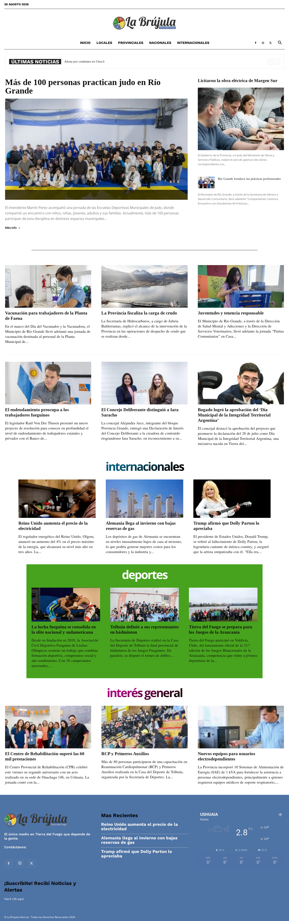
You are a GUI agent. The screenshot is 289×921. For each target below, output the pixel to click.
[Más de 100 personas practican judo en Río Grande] (96, 149)
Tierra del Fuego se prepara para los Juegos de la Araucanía (220, 629)
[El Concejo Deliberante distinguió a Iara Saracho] (144, 383)
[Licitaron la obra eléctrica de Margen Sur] (241, 119)
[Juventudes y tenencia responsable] (241, 286)
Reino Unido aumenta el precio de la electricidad (139, 826)
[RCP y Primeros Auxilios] (144, 727)
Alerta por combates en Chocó (84, 61)
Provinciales (130, 43)
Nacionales (160, 43)
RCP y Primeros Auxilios (125, 753)
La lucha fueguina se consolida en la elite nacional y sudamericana (64, 629)
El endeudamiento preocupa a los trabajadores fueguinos (37, 412)
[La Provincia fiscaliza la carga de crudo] (144, 286)
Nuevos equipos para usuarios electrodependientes (226, 756)
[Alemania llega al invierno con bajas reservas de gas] (144, 498)
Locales (104, 43)
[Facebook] (255, 42)
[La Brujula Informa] (144, 23)
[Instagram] (263, 42)
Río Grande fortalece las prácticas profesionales (249, 178)
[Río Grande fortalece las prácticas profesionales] (206, 182)
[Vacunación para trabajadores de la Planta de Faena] (48, 286)
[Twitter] (270, 42)
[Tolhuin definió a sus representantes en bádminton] (144, 605)
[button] (280, 43)
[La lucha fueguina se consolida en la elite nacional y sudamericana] (66, 605)
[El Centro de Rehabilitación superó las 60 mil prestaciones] (48, 727)
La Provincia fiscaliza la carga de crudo (139, 313)
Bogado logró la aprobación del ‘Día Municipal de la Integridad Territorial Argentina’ (234, 415)
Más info (11, 227)
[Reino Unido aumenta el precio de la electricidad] (57, 498)
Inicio (85, 43)
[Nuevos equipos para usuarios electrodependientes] (241, 727)
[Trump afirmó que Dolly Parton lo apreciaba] (232, 498)
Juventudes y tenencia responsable (231, 313)
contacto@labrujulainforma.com (55, 847)
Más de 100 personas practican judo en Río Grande (83, 86)
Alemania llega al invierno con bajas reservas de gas (139, 840)
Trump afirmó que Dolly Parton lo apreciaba (136, 853)
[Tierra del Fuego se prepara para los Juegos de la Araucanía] (223, 605)
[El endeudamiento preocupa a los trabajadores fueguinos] (48, 383)
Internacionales (193, 43)
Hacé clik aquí (14, 899)
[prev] (270, 61)
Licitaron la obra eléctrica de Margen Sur (237, 80)
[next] (277, 61)
